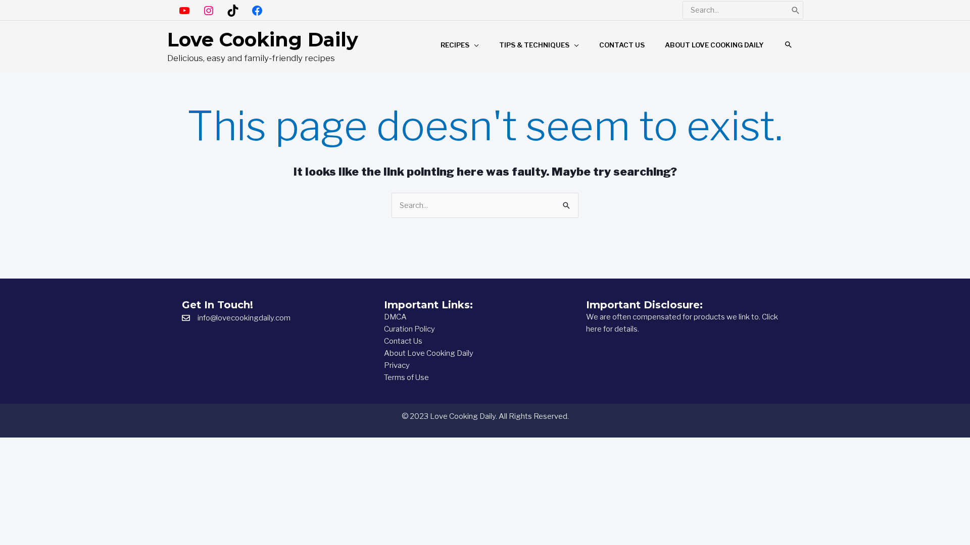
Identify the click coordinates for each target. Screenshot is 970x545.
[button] (788, 44)
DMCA (395, 316)
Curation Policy (409, 329)
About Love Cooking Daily (428, 353)
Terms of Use (406, 377)
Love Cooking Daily (262, 39)
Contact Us (403, 341)
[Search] (796, 10)
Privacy (397, 365)
